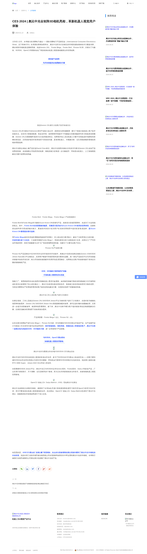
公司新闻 (32, 10)
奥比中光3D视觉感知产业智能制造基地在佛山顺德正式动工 (30, 483)
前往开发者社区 (67, 524)
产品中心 (46, 3)
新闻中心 (73, 3)
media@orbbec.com (68, 529)
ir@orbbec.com (68, 526)
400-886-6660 (79, 521)
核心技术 (37, 3)
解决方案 (55, 3)
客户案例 (64, 3)
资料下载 (101, 3)
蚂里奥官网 (104, 518)
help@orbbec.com (68, 521)
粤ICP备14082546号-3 (66, 550)
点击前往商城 (66, 534)
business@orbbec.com (69, 518)
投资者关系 (91, 3)
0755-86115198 (80, 532)
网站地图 (21, 550)
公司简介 (14, 550)
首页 (29, 3)
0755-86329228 (67, 537)
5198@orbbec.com (68, 532)
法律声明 (35, 550)
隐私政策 (28, 550)
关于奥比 (82, 3)
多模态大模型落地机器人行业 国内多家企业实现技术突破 (30, 493)
